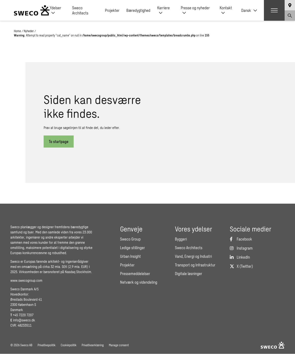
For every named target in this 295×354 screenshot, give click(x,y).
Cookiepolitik (68, 345)
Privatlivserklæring (93, 345)
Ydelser (55, 7)
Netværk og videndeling (138, 282)
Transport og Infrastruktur (195, 265)
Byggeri (181, 239)
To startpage (58, 141)
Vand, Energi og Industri (193, 256)
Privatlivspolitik (47, 345)
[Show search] (290, 15)
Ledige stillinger (132, 247)
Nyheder (29, 31)
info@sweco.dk (24, 320)
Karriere (163, 7)
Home (17, 31)
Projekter (112, 10)
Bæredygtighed (138, 10)
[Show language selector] (290, 5)
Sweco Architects (80, 10)
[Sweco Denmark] (32, 10)
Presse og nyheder (195, 7)
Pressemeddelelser (135, 273)
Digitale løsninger (188, 273)
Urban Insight (130, 256)
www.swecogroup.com (26, 280)
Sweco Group (130, 239)
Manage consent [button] (119, 345)
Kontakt (226, 7)
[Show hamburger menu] (274, 10)
